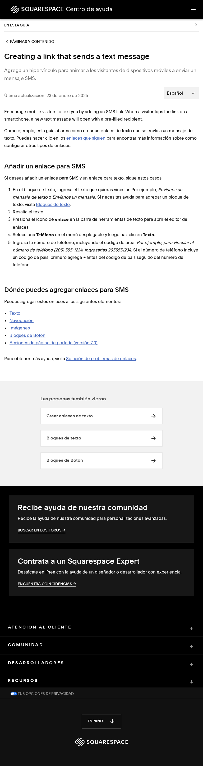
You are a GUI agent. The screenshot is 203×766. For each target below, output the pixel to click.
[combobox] (181, 93)
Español (96, 721)
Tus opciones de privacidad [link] (45, 694)
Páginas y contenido (32, 42)
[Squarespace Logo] (101, 742)
